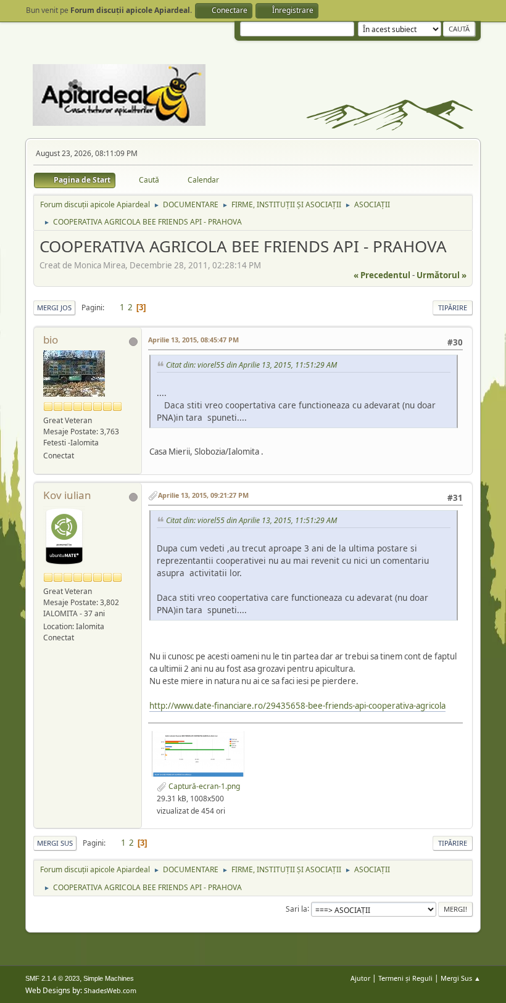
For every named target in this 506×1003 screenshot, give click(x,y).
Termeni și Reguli (405, 978)
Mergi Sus (55, 843)
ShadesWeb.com (110, 990)
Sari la (296, 908)
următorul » (442, 275)
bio (50, 339)
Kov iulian (67, 495)
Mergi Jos (54, 307)
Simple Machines (108, 978)
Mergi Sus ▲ (461, 978)
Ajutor (360, 978)
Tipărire (452, 307)
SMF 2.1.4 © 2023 (52, 978)
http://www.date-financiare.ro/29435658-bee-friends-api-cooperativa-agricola (297, 705)
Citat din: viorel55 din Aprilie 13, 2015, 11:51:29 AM (251, 365)
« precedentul (382, 275)
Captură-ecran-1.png (203, 786)
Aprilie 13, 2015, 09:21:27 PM (203, 495)
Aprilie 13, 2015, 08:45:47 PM (193, 339)
